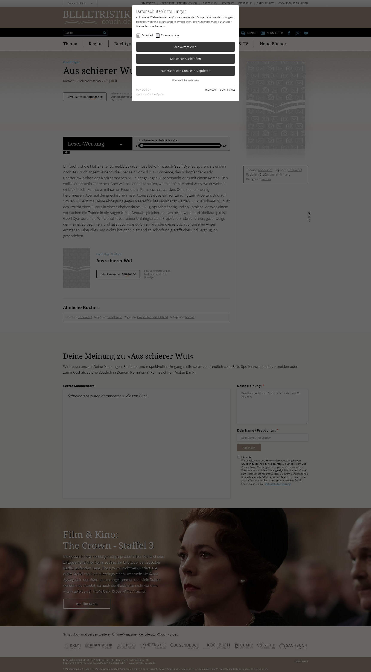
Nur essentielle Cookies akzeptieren (185, 70)
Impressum (211, 89)
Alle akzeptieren (185, 47)
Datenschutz (227, 89)
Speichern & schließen (185, 58)
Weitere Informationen (185, 80)
